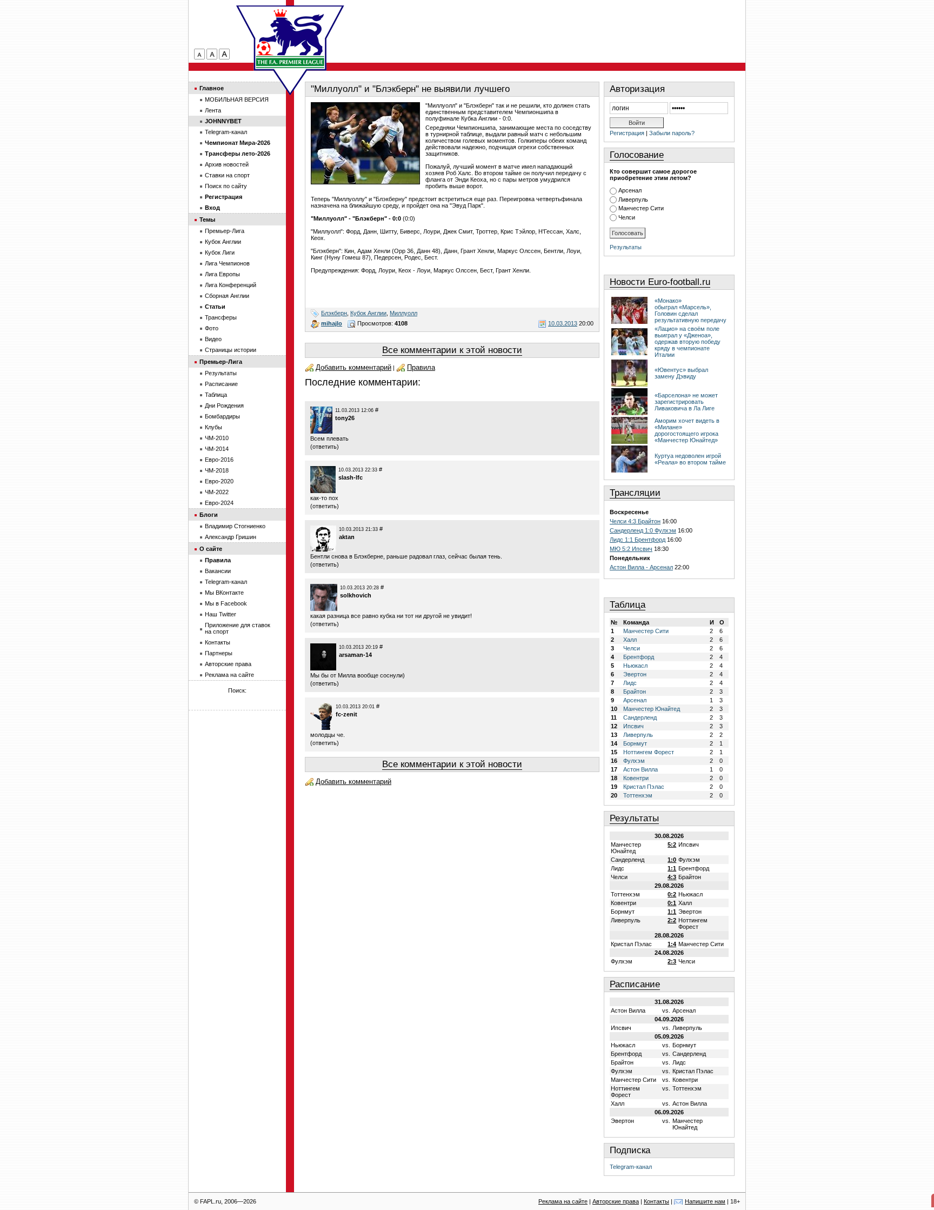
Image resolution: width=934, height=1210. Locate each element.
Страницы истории (230, 350)
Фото (211, 328)
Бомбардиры (222, 416)
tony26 (345, 418)
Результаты (626, 247)
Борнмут (635, 743)
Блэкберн (334, 313)
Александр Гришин (230, 537)
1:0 (672, 859)
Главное (211, 88)
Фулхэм (634, 760)
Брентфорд (638, 657)
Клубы (213, 427)
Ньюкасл (635, 665)
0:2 (672, 894)
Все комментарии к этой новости (452, 350)
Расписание (635, 984)
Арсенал (630, 190)
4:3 (672, 877)
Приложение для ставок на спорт (237, 628)
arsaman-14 (355, 654)
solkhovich (355, 595)
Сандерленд (640, 717)
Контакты (217, 642)
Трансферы (221, 317)
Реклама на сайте (229, 675)
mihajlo (331, 323)
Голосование (637, 155)
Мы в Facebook (226, 603)
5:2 (672, 844)
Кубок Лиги (220, 252)
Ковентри (636, 778)
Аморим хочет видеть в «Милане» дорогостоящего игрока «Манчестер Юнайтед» (687, 430)
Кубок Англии (368, 313)
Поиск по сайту (226, 186)
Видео (213, 339)
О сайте (210, 549)
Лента (213, 110)
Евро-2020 (219, 481)
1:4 (672, 944)
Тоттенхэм (637, 795)
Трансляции (635, 493)
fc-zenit (346, 714)
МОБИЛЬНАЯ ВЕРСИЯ (237, 99)
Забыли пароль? (672, 133)
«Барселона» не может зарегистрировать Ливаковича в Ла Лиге (686, 401)
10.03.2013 (562, 323)
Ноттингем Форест (648, 752)
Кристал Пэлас (643, 786)
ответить (324, 446)
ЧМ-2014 (217, 449)
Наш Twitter (220, 614)
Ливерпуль (633, 199)
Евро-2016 (219, 459)
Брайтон (634, 691)
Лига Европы (222, 274)
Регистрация (627, 133)
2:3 (672, 961)
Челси (626, 217)
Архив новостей (227, 164)
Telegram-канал (631, 1167)
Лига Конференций (230, 285)
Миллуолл (403, 313)
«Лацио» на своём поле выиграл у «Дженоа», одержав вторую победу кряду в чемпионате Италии (687, 341)
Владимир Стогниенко (235, 526)
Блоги (208, 514)
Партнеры (218, 653)
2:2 (672, 920)
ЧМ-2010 (217, 438)
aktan (347, 537)
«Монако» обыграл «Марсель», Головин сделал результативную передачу (690, 310)
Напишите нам (705, 1201)
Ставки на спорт (227, 175)
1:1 (672, 868)
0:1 (672, 903)
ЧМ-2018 (217, 470)
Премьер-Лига (224, 231)
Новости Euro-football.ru (660, 282)
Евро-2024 (219, 503)
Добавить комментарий (353, 367)
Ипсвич (633, 726)
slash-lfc (350, 477)
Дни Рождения (224, 405)
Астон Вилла (640, 769)
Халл (630, 639)
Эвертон (634, 674)
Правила (421, 367)
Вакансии (218, 571)
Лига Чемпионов (227, 263)
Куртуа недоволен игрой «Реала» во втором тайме (690, 459)
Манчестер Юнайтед (651, 709)
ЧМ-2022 (217, 492)
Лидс (630, 683)
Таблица (627, 605)
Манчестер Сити (641, 208)
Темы (207, 219)
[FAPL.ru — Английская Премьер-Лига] (290, 37)
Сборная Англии (227, 295)
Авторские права (228, 664)
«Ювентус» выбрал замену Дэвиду (681, 373)
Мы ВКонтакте (224, 592)
